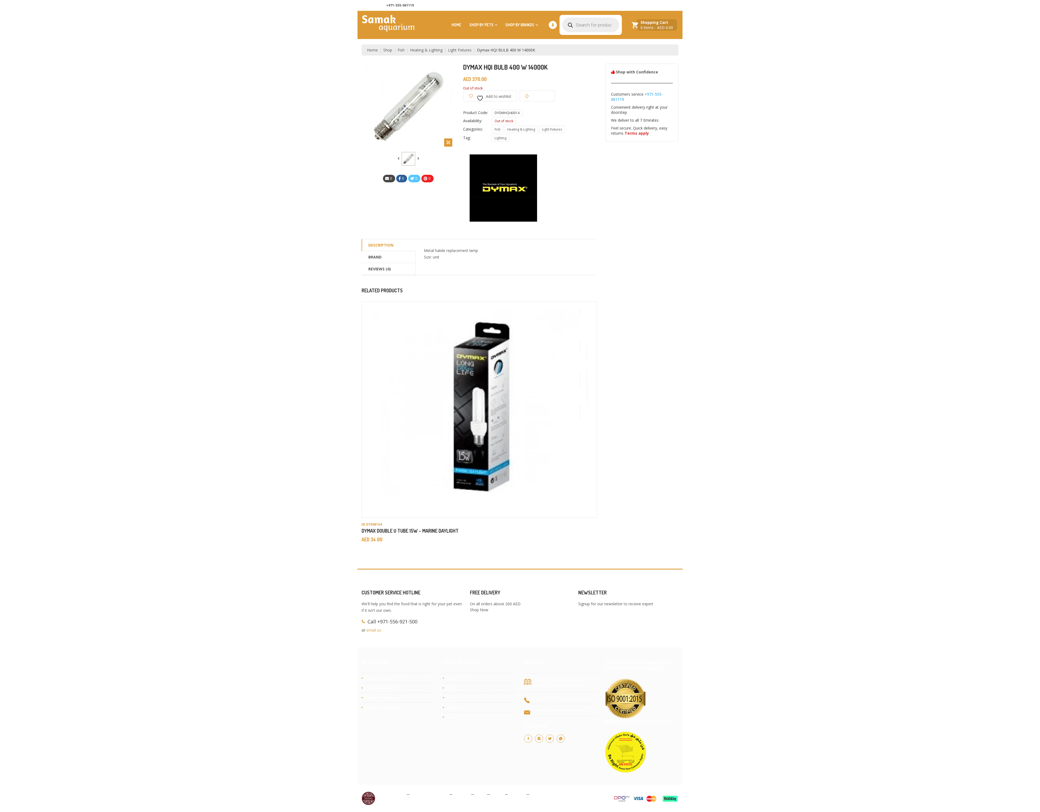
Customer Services (658, 5)
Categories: (473, 129)
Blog (480, 794)
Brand (375, 257)
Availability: (472, 120)
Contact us (625, 5)
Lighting (500, 138)
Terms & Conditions (429, 794)
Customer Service (381, 687)
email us (373, 630)
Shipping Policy (379, 678)
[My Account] (553, 25)
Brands (453, 717)
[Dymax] (503, 187)
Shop (387, 50)
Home (456, 24)
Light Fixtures (460, 50)
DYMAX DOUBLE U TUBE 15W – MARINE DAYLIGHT (410, 531)
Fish (401, 50)
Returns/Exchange (381, 697)
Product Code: (475, 112)
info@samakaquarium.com (559, 710)
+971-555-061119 (400, 5)
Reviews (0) (379, 268)
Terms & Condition (382, 707)
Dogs (451, 678)
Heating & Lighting (426, 50)
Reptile (453, 707)
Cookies (462, 794)
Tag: (467, 137)
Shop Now (479, 609)
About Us (598, 5)
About (497, 794)
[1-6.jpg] (408, 159)
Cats (451, 687)
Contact (517, 794)
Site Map (539, 794)
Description (381, 245)
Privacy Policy (392, 794)
